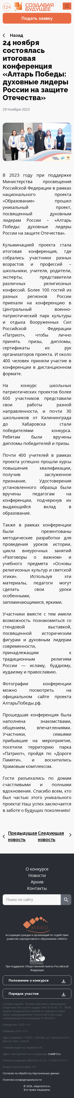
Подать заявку (37, 18)
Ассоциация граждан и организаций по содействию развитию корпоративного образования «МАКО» (37, 936)
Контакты (37, 888)
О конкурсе (37, 869)
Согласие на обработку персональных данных (31, 1073)
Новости (37, 875)
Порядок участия (24, 994)
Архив (37, 882)
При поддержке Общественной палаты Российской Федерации (37, 968)
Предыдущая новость (22, 836)
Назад (16, 35)
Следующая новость (51, 836)
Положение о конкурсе (29, 980)
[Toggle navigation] (67, 6)
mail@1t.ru (54, 1054)
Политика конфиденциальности (22, 1079)
